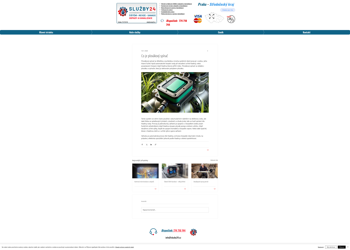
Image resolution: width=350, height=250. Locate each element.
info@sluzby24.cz (151, 22)
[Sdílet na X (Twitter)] (146, 144)
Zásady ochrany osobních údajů (124, 247)
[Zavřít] (348, 247)
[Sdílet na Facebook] (142, 144)
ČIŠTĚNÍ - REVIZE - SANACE (142, 15)
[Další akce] (208, 51)
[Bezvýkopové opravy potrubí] (204, 171)
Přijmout (341, 247)
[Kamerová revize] (145, 171)
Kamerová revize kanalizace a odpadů (144, 181)
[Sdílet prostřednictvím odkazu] (155, 144)
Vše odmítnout (331, 247)
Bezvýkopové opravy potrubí (201, 181)
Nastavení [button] (321, 247)
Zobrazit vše (214, 160)
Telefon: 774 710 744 (123, 22)
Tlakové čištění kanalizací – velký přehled (174, 181)
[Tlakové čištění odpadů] (175, 171)
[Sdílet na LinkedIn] (151, 144)
